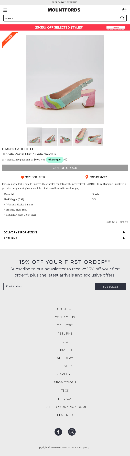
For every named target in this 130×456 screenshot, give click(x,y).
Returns (65, 333)
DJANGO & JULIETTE (19, 149)
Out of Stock (65, 168)
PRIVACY (65, 398)
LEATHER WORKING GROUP (65, 406)
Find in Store (98, 177)
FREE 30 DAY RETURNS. (65, 2)
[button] (50, 137)
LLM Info (65, 415)
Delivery (65, 325)
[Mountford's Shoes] (65, 10)
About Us (65, 309)
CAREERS (65, 374)
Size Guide (65, 366)
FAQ (65, 341)
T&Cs (65, 390)
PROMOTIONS (65, 382)
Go (122, 18)
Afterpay (65, 358)
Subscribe (110, 286)
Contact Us (65, 317)
